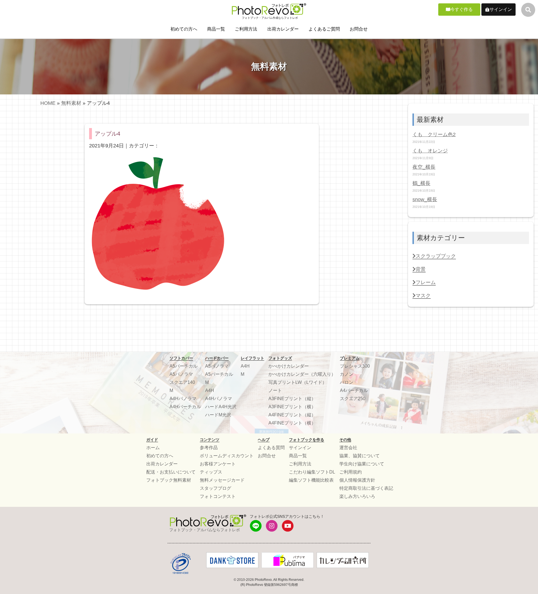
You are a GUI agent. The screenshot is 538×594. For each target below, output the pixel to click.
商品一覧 (216, 29)
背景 (421, 269)
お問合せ (359, 29)
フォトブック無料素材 (168, 480)
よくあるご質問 (324, 29)
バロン (346, 382)
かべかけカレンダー (288, 366)
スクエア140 (182, 382)
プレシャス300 (355, 366)
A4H (209, 390)
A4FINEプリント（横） (292, 423)
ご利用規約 (350, 472)
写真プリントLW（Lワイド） (297, 382)
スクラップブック (436, 256)
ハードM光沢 (218, 414)
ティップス (211, 472)
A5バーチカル (184, 366)
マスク (423, 295)
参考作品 (209, 447)
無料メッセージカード (222, 480)
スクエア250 (352, 398)
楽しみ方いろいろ (357, 496)
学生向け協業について (361, 463)
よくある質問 (271, 447)
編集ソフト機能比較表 (311, 480)
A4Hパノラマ (183, 398)
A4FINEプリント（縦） (292, 414)
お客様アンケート (218, 463)
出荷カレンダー (283, 29)
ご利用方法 (246, 29)
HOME (47, 103)
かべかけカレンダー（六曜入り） (302, 374)
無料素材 (71, 103)
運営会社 (348, 447)
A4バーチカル (354, 390)
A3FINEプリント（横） (292, 406)
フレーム (426, 282)
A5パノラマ (181, 374)
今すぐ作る (461, 9)
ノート (275, 390)
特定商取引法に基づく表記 (366, 488)
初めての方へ (183, 29)
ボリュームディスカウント (227, 455)
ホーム (153, 447)
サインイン (501, 9)
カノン (346, 374)
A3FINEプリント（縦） (292, 398)
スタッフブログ (215, 488)
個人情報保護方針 (357, 480)
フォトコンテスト (218, 496)
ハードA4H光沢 (220, 406)
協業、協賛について (359, 455)
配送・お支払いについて (171, 472)
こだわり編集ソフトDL (312, 472)
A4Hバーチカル (185, 406)
